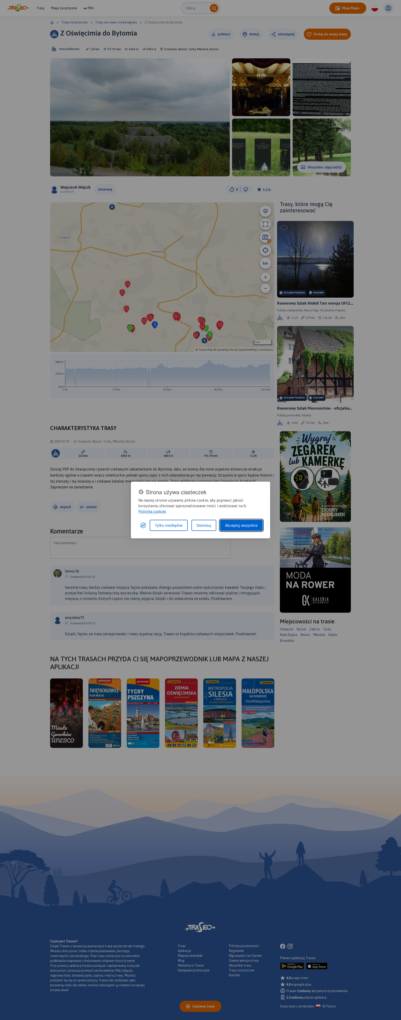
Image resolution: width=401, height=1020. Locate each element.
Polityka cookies (152, 511)
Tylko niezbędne (169, 525)
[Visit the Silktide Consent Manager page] (143, 525)
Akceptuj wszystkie (241, 525)
